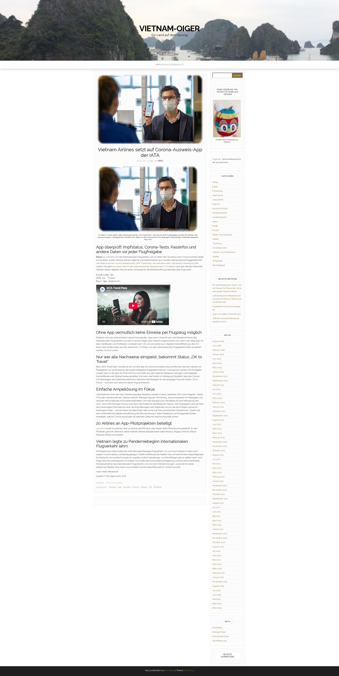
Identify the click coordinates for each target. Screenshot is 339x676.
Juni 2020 (216, 555)
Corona (135, 487)
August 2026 (218, 341)
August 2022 (218, 455)
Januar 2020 (218, 577)
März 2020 (217, 568)
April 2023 (217, 429)
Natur (215, 221)
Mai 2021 (216, 516)
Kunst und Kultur (220, 208)
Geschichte (217, 195)
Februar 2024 (218, 402)
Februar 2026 (218, 350)
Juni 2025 (216, 359)
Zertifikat (157, 487)
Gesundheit (217, 200)
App (119, 487)
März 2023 (217, 433)
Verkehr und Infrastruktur (223, 252)
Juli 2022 (216, 459)
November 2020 (219, 538)
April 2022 (217, 468)
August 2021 (218, 503)
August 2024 (218, 385)
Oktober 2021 (218, 494)
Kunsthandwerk (219, 213)
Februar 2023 (218, 437)
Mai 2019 (216, 599)
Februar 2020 (218, 573)
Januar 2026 (218, 354)
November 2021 (219, 490)
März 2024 (217, 398)
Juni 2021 (216, 512)
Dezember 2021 (219, 485)
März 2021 (217, 525)
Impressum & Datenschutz (170, 64)
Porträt (215, 230)
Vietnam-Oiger (169, 28)
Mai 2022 (216, 463)
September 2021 (220, 498)
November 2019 (219, 582)
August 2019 (218, 586)
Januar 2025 (218, 372)
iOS (150, 487)
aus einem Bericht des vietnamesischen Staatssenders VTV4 (140, 266)
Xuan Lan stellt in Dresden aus (226, 314)
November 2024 (219, 376)
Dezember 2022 (219, 442)
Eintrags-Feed (219, 632)
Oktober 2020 (218, 542)
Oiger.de (216, 159)
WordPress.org (219, 641)
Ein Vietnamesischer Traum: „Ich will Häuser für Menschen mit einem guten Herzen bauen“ (227, 288)
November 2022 (219, 446)
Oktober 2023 (218, 411)
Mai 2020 (216, 560)
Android (112, 487)
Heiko (160, 161)
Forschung (217, 191)
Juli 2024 (216, 389)
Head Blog (189, 670)
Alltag (215, 182)
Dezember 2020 (219, 533)
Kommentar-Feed (220, 636)
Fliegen (143, 487)
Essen (215, 186)
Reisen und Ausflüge (114, 483)
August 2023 (218, 420)
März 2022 (217, 472)
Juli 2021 (216, 507)
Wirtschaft (217, 261)
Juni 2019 (216, 595)
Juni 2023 (216, 424)
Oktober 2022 (218, 450)
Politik (215, 226)
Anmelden (217, 627)
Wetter (215, 256)
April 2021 (216, 520)
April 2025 (217, 363)
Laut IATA (100, 428)
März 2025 (217, 367)
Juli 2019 (216, 590)
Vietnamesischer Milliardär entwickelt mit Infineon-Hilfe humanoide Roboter (227, 299)
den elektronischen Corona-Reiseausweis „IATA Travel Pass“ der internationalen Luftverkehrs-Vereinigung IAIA (147, 263)
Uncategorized (219, 248)
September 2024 (220, 380)
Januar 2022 (218, 481)
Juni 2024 (216, 394)
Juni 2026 (216, 345)
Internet (216, 204)
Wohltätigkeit (218, 265)
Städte (215, 239)
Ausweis (126, 487)
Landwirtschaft (219, 217)
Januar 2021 (217, 529)
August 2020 (218, 547)
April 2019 (217, 603)
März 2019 (217, 608)
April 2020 (217, 564)
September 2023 (220, 415)
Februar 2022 (218, 477)
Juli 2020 (216, 551)
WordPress (170, 670)
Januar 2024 (218, 407)
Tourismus (217, 243)
